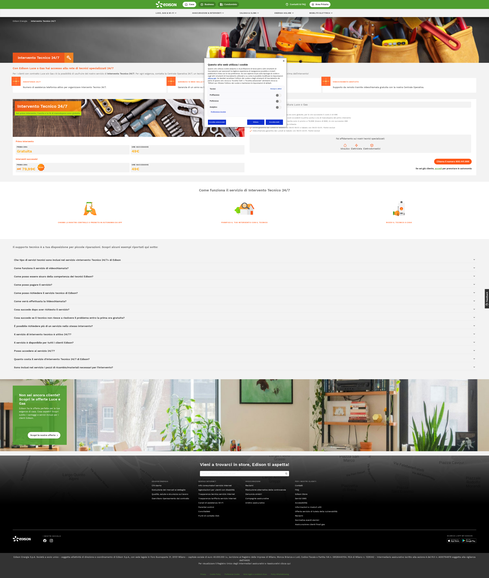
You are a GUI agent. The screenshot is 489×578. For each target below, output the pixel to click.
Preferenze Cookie (232, 574)
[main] (244, 289)
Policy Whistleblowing (280, 574)
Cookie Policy (215, 574)
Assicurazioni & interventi (206, 13)
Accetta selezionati (217, 122)
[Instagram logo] (51, 541)
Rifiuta (255, 122)
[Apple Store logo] (453, 540)
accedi (438, 168)
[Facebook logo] (45, 541)
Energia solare (283, 13)
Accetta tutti (274, 122)
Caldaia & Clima (248, 13)
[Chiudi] (284, 61)
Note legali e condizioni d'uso (255, 574)
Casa (191, 4)
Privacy (203, 574)
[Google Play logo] (468, 540)
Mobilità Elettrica (319, 13)
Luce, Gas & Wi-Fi (165, 13)
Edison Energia (20, 21)
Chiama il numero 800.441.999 (453, 161)
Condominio (230, 4)
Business (209, 4)
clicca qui (285, 563)
